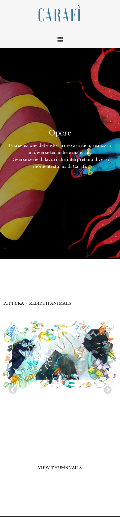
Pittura (13, 303)
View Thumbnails (60, 467)
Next (106, 388)
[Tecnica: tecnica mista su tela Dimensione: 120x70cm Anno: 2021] (60, 354)
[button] (60, 39)
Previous (11, 388)
